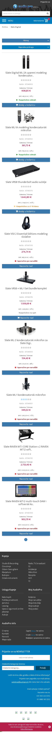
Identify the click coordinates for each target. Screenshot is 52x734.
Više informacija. (27, 729)
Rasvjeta (31, 575)
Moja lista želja (34, 603)
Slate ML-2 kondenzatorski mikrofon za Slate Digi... (26, 341)
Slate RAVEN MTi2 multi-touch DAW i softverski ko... (26, 503)
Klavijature (6, 572)
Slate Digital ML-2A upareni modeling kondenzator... (26, 74)
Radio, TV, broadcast (36, 563)
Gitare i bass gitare (10, 569)
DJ (29, 566)
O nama (5, 631)
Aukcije (5, 615)
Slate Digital (16, 27)
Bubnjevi (5, 575)
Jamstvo (5, 603)
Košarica (31, 597)
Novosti (5, 636)
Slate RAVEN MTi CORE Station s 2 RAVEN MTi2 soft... (26, 448)
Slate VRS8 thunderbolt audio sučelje (26, 182)
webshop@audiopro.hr (20, 682)
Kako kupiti (6, 597)
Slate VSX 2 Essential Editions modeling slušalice (26, 235)
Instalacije (32, 569)
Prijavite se (45, 2)
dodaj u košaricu (27, 105)
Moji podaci (33, 609)
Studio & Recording (10, 563)
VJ (29, 581)
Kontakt (5, 634)
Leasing (5, 606)
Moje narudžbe (34, 600)
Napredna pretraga (26, 47)
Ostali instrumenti (9, 578)
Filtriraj (26, 40)
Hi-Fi (30, 578)
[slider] (26, 80)
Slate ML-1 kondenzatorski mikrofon (26, 395)
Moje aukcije (33, 606)
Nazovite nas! (26, 266)
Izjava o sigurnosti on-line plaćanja (12, 610)
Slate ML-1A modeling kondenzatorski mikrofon (26, 129)
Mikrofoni (32, 572)
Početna (5, 27)
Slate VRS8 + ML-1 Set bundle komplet (26, 288)
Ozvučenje (6, 566)
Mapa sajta (6, 639)
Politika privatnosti (10, 600)
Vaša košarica (41, 20)
